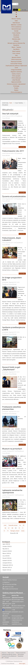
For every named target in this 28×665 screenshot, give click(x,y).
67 (9, 528)
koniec (22, 531)
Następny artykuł (14, 531)
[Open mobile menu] (16, 12)
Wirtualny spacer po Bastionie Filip (16, 43)
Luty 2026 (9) (6, 556)
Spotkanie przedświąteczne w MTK (13, 328)
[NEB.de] (17, 634)
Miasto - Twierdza (16, 47)
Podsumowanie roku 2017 (13, 150)
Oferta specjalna (16, 76)
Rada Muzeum (16, 23)
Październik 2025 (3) (8, 565)
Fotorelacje (16, 37)
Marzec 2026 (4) (7, 553)
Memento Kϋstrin (16, 57)
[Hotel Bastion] (11, 640)
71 (22, 528)
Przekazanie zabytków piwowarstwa (11, 408)
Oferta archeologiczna (16, 92)
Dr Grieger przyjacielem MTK (12, 278)
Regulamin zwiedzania (16, 72)
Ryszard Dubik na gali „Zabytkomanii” (11, 368)
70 (19, 528)
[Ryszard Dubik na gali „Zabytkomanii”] (9, 382)
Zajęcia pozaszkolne (16, 82)
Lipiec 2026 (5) (6, 544)
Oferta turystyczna (16, 59)
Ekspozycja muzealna (16, 61)
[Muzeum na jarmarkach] (9, 461)
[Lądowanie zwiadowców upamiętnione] (9, 505)
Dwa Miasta (16, 49)
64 (20, 525)
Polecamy (4, 653)
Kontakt (16, 31)
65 (23, 525)
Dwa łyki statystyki (10, 113)
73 (7, 531)
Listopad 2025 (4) (7, 563)
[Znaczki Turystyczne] (19, 645)
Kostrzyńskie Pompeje (16, 63)
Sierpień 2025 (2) (7, 570)
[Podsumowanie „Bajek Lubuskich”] (9, 252)
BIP (2, 657)
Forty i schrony (16, 53)
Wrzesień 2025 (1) (7, 567)
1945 (16, 55)
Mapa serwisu (11, 653)
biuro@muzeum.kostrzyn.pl (11, 589)
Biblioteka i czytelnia (16, 25)
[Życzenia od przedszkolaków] (9, 209)
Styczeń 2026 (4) (7, 558)
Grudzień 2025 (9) (7, 560)
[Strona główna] (16, 16)
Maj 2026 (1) (6, 549)
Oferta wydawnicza (16, 27)
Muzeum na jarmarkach (12, 448)
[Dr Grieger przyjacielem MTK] (9, 292)
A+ (25, 10)
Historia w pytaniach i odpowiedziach (16, 84)
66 (5, 528)
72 (4, 531)
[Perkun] (21, 640)
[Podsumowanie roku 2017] (9, 163)
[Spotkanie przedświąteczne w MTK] (9, 342)
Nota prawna (21, 654)
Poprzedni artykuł (13, 525)
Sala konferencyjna (16, 29)
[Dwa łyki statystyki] (9, 126)
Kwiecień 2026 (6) (7, 551)
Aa (14, 10)
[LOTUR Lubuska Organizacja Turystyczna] (11, 645)
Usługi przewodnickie (16, 70)
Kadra (16, 21)
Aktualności (16, 35)
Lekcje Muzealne (16, 80)
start (5, 525)
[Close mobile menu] (16, 14)
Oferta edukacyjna (16, 78)
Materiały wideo (16, 39)
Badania (16, 90)
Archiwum (16, 41)
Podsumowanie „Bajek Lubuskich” (11, 239)
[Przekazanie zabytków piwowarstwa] (9, 421)
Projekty (16, 88)
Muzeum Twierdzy (16, 19)
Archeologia (16, 86)
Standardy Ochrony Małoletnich (9, 656)
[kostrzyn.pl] (7, 634)
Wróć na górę (22, 663)
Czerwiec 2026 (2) (7, 546)
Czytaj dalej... (22, 147)
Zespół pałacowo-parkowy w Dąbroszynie (16, 65)
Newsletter (16, 45)
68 (12, 528)
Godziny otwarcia (16, 74)
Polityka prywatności (21, 653)
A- (22, 10)
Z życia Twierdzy (16, 33)
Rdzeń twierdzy (16, 51)
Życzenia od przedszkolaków (14, 196)
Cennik (16, 68)
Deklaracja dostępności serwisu (9, 654)
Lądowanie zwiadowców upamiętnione (12, 491)
